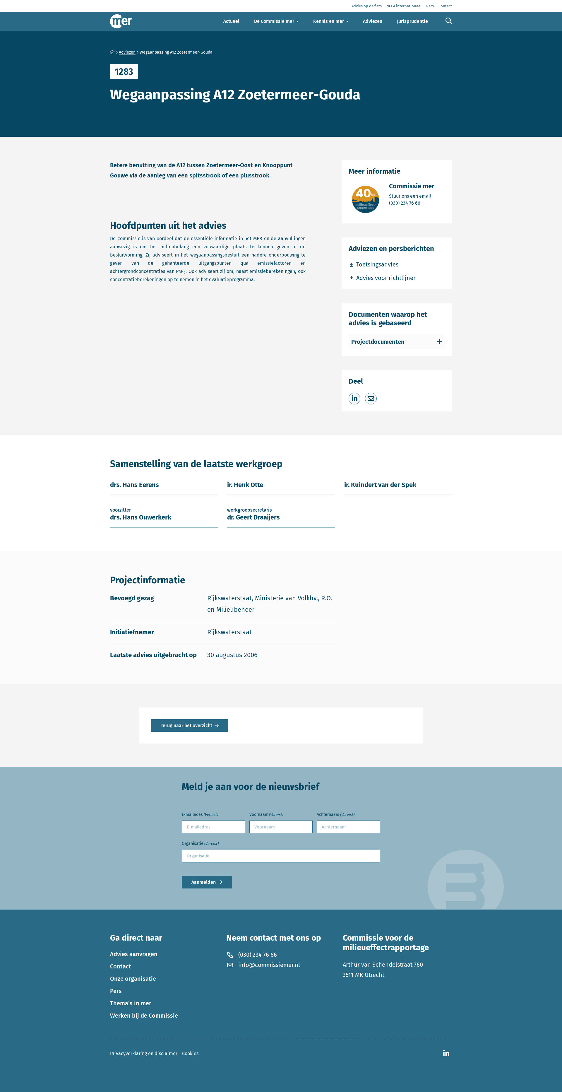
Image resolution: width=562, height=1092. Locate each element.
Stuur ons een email (411, 196)
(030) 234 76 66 (411, 203)
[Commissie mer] (121, 21)
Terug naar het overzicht (186, 725)
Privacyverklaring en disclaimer (143, 1053)
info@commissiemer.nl (269, 964)
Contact (120, 966)
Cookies (190, 1053)
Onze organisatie (133, 978)
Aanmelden (203, 882)
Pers (116, 990)
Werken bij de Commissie (144, 1015)
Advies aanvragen (133, 954)
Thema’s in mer (130, 1003)
